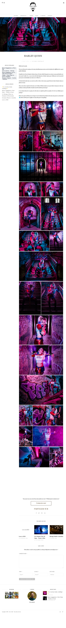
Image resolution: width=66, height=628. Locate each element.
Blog (37, 15)
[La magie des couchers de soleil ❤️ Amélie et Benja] (13, 593)
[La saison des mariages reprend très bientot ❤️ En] (10, 593)
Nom (20, 571)
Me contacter (32, 602)
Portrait (41, 61)
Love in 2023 (22, 536)
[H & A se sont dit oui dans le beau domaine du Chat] (16, 593)
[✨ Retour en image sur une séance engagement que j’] (6, 593)
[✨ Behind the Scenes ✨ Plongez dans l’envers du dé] (6, 596)
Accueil (16, 15)
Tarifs (31, 15)
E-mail (36, 571)
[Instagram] (4, 2)
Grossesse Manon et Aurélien (9, 97)
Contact (50, 15)
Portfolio (23, 15)
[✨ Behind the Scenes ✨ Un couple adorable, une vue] (13, 596)
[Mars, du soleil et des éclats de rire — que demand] (16, 596)
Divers (34, 61)
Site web (52, 571)
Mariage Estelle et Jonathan (56, 536)
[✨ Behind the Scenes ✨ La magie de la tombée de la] (10, 596)
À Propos (43, 15)
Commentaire (23, 553)
